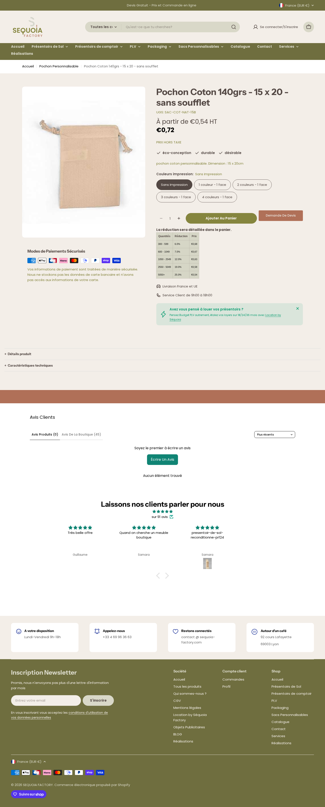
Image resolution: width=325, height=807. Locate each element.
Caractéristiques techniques (30, 365)
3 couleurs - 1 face (176, 197)
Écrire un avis (162, 459)
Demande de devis (281, 215)
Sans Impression (174, 184)
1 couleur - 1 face (212, 184)
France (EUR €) (297, 5)
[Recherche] (233, 27)
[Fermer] (297, 308)
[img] (162, 511)
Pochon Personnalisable (58, 66)
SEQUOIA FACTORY (38, 784)
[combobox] (162, 27)
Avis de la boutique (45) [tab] (81, 434)
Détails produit (19, 354)
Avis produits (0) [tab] (45, 434)
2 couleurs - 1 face (252, 184)
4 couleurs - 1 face (217, 197)
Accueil (28, 66)
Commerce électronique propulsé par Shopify (92, 784)
